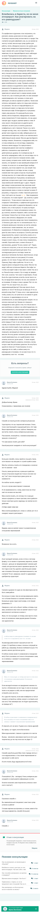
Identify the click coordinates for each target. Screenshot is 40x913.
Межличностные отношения (21, 11)
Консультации (6, 11)
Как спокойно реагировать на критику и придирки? (14, 874)
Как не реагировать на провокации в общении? (14, 863)
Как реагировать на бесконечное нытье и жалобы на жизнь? (12, 888)
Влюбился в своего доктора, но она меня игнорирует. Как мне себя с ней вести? (14, 869)
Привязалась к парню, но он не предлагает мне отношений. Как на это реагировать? (14, 883)
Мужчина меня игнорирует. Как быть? (14, 878)
